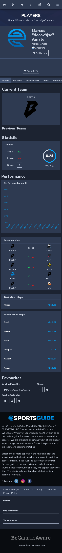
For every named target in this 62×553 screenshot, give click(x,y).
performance (32, 80)
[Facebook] (39, 389)
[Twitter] (47, 389)
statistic (17, 80)
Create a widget (11, 489)
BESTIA (31, 97)
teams (5, 80)
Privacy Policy (10, 493)
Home (11, 20)
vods (46, 80)
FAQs (40, 489)
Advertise (28, 489)
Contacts (51, 489)
